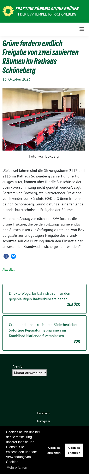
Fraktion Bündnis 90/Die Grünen (47, 8)
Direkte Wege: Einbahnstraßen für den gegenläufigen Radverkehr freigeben (44, 299)
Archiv (17, 366)
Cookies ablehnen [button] (54, 450)
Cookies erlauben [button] (74, 450)
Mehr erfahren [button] (17, 467)
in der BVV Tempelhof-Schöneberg (46, 14)
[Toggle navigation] (82, 29)
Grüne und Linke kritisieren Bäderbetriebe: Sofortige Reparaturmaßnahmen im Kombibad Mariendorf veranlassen (44, 333)
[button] (6, 256)
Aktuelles (8, 269)
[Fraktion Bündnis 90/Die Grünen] (8, 10)
